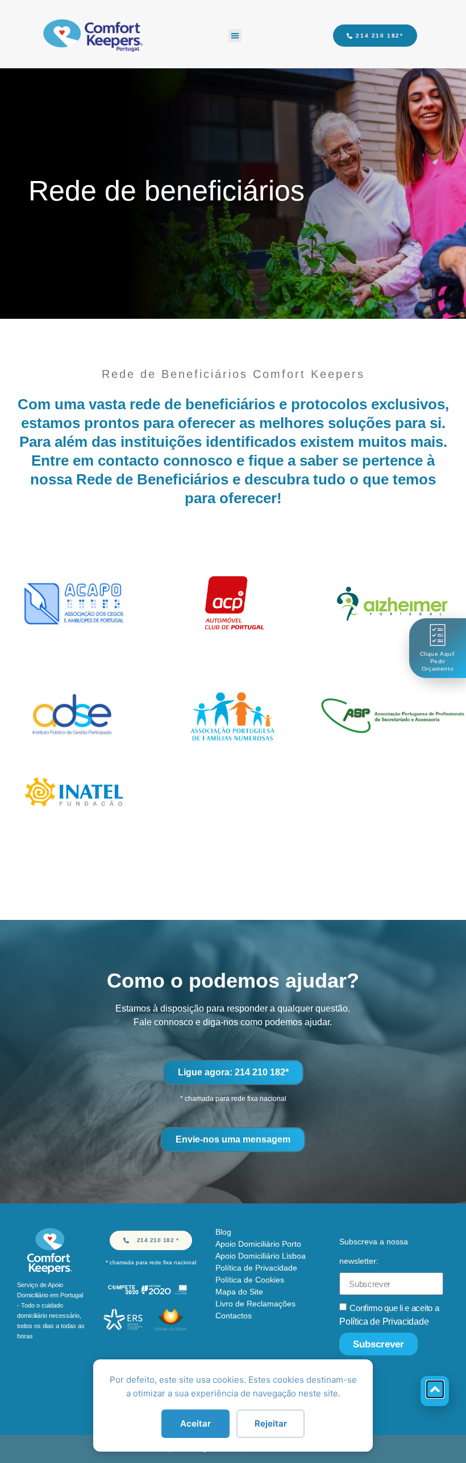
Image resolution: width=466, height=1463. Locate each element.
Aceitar (195, 1423)
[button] (235, 35)
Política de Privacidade (383, 1321)
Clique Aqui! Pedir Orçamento (437, 661)
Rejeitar (271, 1423)
